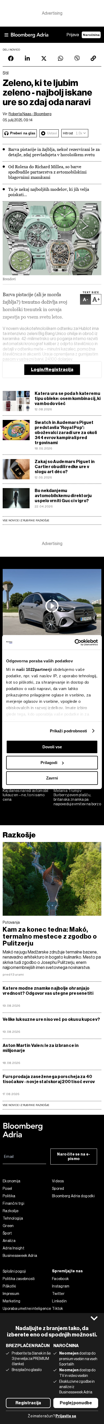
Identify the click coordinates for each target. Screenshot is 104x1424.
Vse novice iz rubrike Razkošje (26, 520)
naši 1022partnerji (34, 669)
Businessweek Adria (20, 1255)
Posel (7, 1188)
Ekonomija (12, 1181)
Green (8, 1226)
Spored (58, 1188)
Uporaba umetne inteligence (27, 1308)
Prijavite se (65, 1416)
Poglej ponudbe (76, 1402)
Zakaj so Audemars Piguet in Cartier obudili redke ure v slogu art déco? (65, 466)
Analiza (9, 1241)
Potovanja (11, 922)
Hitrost (68, 133)
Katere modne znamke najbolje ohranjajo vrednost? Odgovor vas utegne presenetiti (48, 991)
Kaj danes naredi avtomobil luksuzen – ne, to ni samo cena (26, 795)
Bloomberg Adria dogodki (73, 1196)
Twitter (58, 1293)
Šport (7, 1233)
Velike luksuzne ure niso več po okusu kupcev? (51, 1019)
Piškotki (9, 1286)
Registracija (28, 1402)
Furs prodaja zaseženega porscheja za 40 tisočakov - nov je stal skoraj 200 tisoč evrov (49, 1079)
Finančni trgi (13, 1203)
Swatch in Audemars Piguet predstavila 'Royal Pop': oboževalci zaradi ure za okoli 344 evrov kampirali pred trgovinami (66, 432)
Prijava (73, 34)
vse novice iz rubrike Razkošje (26, 1105)
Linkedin (59, 1301)
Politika (9, 1196)
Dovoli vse (52, 747)
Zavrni (52, 778)
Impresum (11, 1293)
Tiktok (57, 1308)
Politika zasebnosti (19, 1279)
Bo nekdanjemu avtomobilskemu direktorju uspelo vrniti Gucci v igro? (63, 495)
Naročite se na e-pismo (73, 1156)
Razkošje (19, 835)
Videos (58, 1181)
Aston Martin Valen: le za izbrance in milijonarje (41, 1048)
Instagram (61, 1286)
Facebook (60, 1279)
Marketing (12, 1301)
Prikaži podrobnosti (68, 731)
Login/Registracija (52, 369)
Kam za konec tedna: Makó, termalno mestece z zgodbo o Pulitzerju (50, 936)
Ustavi (52, 133)
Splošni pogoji (14, 1271)
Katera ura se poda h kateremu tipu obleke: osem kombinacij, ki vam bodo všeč (68, 398)
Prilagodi (49, 762)
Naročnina (91, 35)
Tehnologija (13, 1218)
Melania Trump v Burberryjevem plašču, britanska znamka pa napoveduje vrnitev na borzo (77, 797)
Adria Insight (13, 1248)
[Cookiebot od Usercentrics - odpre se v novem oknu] (75, 642)
